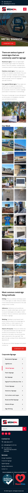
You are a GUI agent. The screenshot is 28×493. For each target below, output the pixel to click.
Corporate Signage (7, 460)
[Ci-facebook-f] (3, 433)
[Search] (24, 429)
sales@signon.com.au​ (9, 3)
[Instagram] (9, 433)
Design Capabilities (7, 458)
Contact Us (4, 469)
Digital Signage (5, 463)
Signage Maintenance (7, 466)
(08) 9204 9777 (8, 1)
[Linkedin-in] (6, 433)
